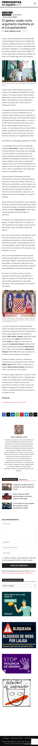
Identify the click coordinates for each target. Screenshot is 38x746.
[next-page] (6, 513)
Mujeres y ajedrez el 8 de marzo (15, 402)
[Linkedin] (13, 415)
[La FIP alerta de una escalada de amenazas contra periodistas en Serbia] (7, 505)
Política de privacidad (17, 738)
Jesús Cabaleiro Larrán (13, 31)
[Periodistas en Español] (11, 3)
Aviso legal (6, 738)
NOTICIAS (9, 9)
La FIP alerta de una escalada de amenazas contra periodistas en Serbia (23, 505)
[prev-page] (3, 513)
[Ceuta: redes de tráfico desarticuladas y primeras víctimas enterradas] (7, 496)
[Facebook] (4, 415)
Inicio (3, 9)
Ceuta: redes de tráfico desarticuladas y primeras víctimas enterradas (22, 496)
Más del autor (23, 479)
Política (10, 12)
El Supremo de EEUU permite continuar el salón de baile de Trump (23, 487)
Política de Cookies (30, 738)
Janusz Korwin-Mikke (10, 17)
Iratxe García (17, 15)
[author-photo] (19, 434)
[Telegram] (26, 415)
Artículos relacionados (10, 479)
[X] (8, 415)
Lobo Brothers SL (29, 743)
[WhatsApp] (17, 415)
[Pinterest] (22, 415)
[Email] (35, 415)
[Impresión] (31, 415)
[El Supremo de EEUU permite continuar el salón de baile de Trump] (7, 487)
